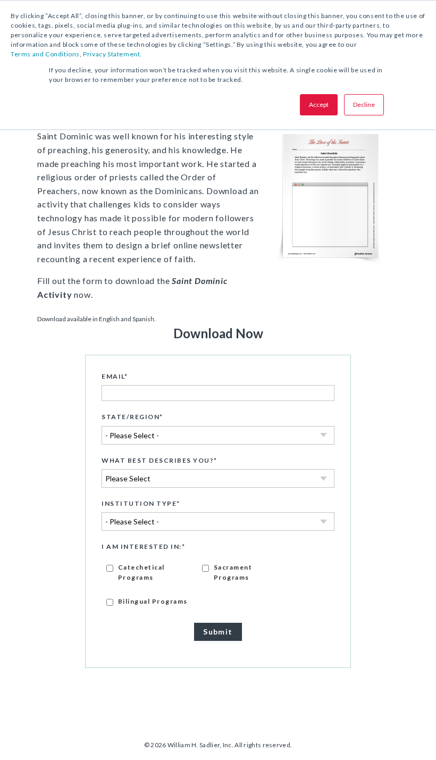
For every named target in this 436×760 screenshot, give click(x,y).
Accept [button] (319, 104)
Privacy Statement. (112, 54)
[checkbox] (218, 583)
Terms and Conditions (45, 54)
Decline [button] (364, 104)
